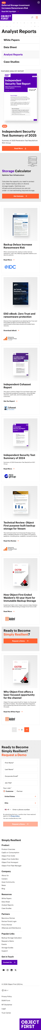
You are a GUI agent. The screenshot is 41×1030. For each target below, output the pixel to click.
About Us (5, 875)
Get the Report (9, 401)
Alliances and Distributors (11, 928)
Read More (8, 260)
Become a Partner (8, 918)
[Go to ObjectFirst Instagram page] (8, 970)
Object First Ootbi (8, 856)
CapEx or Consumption (10, 852)
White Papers (12, 40)
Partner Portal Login (9, 921)
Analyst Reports (13, 54)
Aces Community (8, 882)
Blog (3, 889)
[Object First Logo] (6, 17)
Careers (4, 879)
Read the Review (10, 541)
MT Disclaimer (7, 1005)
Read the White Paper (12, 712)
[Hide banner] (38, 2)
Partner (20, 791)
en (5, 990)
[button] (7, 809)
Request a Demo (8, 941)
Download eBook (10, 330)
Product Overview (8, 849)
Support (5, 951)
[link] (14, 729)
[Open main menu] (37, 17)
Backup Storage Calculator (12, 938)
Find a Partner (7, 925)
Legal (4, 1009)
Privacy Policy (15, 816)
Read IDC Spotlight (9, 11)
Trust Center (6, 1013)
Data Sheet (10, 47)
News (4, 885)
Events (4, 944)
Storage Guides (7, 948)
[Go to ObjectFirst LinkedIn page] (12, 970)
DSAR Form (6, 1000)
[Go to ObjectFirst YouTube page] (4, 970)
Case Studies (11, 61)
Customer (9, 791)
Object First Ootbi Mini (10, 859)
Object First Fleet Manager (11, 866)
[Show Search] (32, 17)
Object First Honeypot (10, 862)
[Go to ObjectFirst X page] (16, 970)
